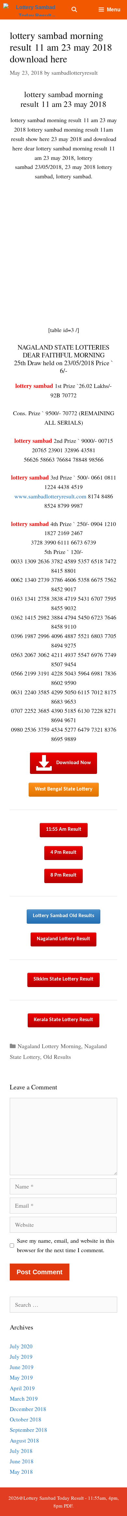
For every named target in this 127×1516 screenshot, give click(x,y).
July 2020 (21, 1346)
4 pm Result (63, 852)
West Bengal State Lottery (63, 789)
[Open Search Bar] (74, 9)
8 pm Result (63, 875)
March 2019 (24, 1398)
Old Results (57, 1056)
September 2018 (28, 1429)
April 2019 (22, 1388)
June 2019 (22, 1367)
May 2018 (21, 1471)
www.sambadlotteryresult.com (50, 496)
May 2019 (21, 1377)
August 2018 (24, 1440)
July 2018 (21, 1451)
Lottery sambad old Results (63, 916)
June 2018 (22, 1461)
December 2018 (28, 1409)
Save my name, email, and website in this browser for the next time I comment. (65, 1245)
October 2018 (25, 1419)
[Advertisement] (63, 253)
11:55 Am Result (63, 829)
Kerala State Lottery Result (63, 1019)
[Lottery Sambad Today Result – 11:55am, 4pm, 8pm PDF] (31, 9)
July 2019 (21, 1356)
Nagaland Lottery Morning (49, 1046)
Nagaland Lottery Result (63, 939)
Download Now (73, 762)
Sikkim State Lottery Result (63, 979)
